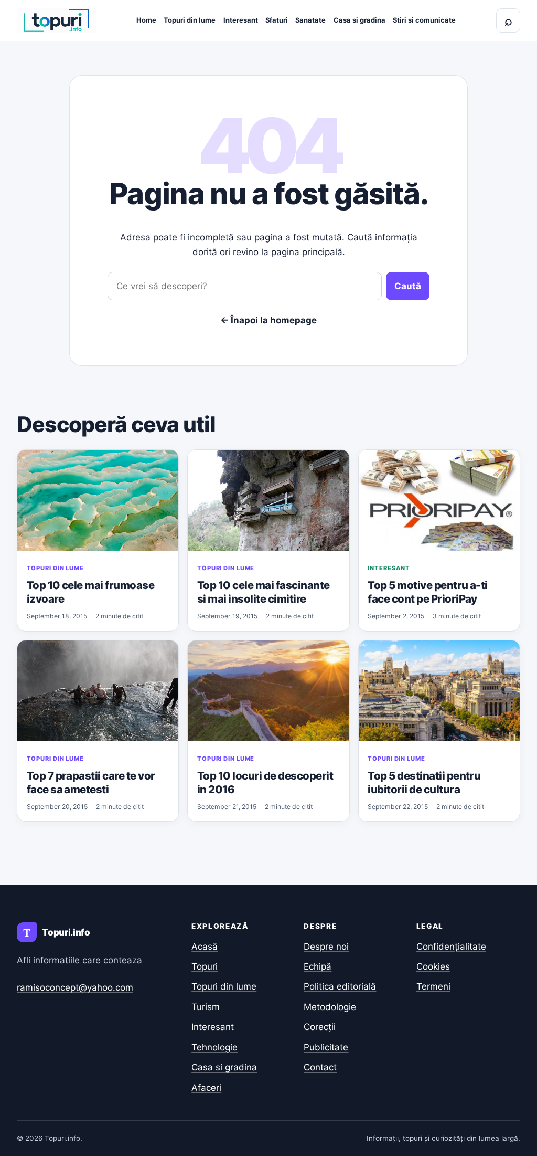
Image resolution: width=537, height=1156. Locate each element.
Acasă (204, 946)
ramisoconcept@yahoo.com (75, 987)
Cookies (433, 966)
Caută (407, 286)
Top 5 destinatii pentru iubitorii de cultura (424, 782)
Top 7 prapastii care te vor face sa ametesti (91, 782)
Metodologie (330, 1007)
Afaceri (206, 1088)
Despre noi (326, 946)
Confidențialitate (451, 946)
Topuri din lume (190, 20)
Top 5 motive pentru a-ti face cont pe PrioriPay (428, 592)
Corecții (320, 1027)
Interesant (240, 20)
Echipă (317, 966)
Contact (320, 1067)
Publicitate (326, 1047)
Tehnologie (214, 1047)
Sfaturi (276, 20)
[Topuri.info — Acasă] (56, 20)
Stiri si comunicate (424, 20)
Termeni (433, 986)
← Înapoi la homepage (268, 320)
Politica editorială (340, 986)
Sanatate (310, 20)
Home (146, 20)
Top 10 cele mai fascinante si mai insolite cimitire (263, 592)
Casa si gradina (359, 20)
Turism (205, 1007)
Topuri (204, 966)
